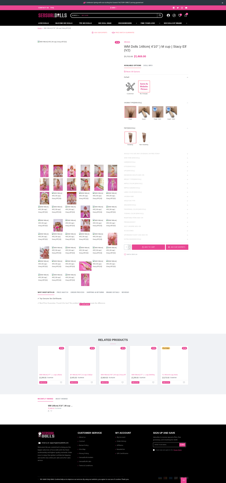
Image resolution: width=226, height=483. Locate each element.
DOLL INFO (148, 65)
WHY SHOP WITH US (46, 292)
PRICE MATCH (62, 292)
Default (126, 77)
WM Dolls (127, 42)
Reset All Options (133, 71)
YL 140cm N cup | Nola (170, 375)
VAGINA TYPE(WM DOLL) (133, 103)
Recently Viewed (45, 399)
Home (40, 28)
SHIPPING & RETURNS (95, 292)
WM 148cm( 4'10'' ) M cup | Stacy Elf (113, 375)
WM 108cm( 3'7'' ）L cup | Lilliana (50, 375)
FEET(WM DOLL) (129, 128)
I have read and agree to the (168, 450)
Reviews (125, 292)
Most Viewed (62, 399)
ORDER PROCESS (77, 292)
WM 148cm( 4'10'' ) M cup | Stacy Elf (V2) (60, 406)
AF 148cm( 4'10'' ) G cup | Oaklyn (81, 375)
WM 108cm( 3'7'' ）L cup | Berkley (143, 375)
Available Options (132, 65)
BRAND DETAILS (112, 292)
